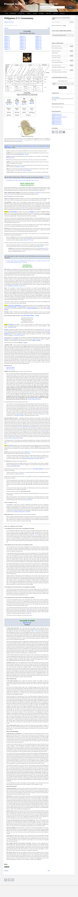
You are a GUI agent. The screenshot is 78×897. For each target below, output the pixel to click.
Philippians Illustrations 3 (57, 122)
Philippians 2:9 (7, 47)
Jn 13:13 (19, 260)
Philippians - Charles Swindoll (22, 95)
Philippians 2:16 (23, 43)
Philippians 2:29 (38, 47)
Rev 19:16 (46, 248)
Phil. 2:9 (25, 623)
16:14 (18, 262)
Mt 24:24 (10, 327)
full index (64, 25)
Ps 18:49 (8, 180)
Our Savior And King (38, 468)
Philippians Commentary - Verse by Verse (16, 285)
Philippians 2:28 (38, 46)
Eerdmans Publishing (27, 170)
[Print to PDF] (63, 132)
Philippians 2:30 (38, 49)
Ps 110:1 (8, 260)
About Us (55, 13)
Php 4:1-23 (31, 103)
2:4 (48, 329)
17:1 (22, 262)
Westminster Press (10, 157)
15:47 (48, 260)
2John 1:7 (33, 180)
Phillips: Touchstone (20, 166)
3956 (8, 196)
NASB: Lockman (11, 147)
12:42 (19, 180)
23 (16, 262)
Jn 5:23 (8, 262)
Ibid (29, 520)
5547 (9, 324)
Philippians (7, 866)
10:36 (29, 260)
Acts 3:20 (19, 335)
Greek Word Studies (16, 466)
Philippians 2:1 (7, 36)
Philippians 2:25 (38, 42)
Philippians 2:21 (38, 36)
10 (34, 260)
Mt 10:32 (12, 180)
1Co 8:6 (42, 260)
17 (47, 329)
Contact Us (62, 13)
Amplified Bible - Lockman (23, 154)
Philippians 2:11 (23, 36)
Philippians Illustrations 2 (57, 121)
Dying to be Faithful (10, 367)
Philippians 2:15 (23, 42)
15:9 (24, 180)
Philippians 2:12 (23, 37)
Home (6, 13)
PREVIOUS (6, 28)
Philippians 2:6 (7, 43)
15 (30, 180)
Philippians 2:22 (38, 37)
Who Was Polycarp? (11, 368)
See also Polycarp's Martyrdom (34, 399)
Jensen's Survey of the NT (25, 94)
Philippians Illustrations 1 (57, 119)
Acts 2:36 (25, 260)
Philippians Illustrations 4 (57, 124)
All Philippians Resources (57, 114)
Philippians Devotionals (56, 118)
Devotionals (41, 13)
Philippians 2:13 (23, 39)
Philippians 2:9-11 (28, 452)
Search (70, 7)
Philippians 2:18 (23, 46)
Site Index (35, 13)
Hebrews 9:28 (39, 246)
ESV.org (20, 141)
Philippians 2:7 (7, 44)
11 (35, 260)
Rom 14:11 (20, 426)
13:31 (11, 262)
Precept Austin (13, 3)
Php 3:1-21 (24, 104)
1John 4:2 (28, 180)
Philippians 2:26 (38, 43)
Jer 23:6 (12, 260)
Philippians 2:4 (7, 40)
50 (33, 426)
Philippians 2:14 (23, 40)
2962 (8, 445)
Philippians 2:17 (23, 44)
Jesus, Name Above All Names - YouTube (30, 315)
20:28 (22, 260)
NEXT (49, 28)
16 (46, 329)
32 (12, 262)
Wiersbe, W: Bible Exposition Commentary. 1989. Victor (33, 458)
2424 (9, 305)
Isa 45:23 (31, 426)
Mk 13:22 (14, 327)
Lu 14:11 (35, 534)
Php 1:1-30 (8, 104)
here (37, 415)
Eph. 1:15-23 (34, 630)
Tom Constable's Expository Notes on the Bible (20, 511)
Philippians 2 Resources (9, 22)
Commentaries (13, 13)
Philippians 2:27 (38, 44)
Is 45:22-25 (28, 613)
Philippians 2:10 (7, 49)
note (32, 240)
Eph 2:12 (22, 335)
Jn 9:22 (15, 180)
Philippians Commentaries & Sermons (59, 117)
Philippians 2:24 (38, 40)
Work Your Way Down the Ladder (15, 438)
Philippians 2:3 (7, 39)
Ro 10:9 (21, 180)
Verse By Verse (21, 13)
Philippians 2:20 (23, 49)
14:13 (15, 262)
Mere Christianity (20, 415)
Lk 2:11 (15, 260)
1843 (9, 211)
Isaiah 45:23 (38, 192)
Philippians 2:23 (38, 39)
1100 (9, 198)
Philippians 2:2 (7, 37)
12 (37, 260)
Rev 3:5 (37, 180)
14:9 (39, 260)
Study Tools (48, 13)
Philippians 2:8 (7, 46)
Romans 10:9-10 (27, 240)
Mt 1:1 (44, 329)
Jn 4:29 (15, 335)
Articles (28, 13)
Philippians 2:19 (23, 47)
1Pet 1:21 (25, 262)
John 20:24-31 (29, 499)
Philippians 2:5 (7, 42)
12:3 (45, 260)
